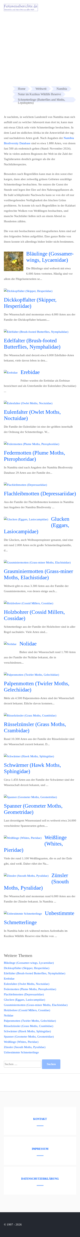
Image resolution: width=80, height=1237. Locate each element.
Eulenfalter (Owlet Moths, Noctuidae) (26, 983)
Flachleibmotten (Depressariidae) (40, 493)
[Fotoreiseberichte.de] (21, 10)
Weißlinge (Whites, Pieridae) (21, 1041)
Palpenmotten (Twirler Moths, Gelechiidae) (30, 1020)
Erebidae (30, 372)
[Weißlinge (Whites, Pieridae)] (23, 837)
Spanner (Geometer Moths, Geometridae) (33, 809)
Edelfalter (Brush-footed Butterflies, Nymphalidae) (32, 343)
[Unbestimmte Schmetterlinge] (23, 913)
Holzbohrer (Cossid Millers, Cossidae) (27, 1010)
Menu (70, 8)
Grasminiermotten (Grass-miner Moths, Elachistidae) (38, 574)
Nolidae (28, 644)
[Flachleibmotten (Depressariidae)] (25, 484)
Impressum (40, 1148)
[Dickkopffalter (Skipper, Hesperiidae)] (28, 291)
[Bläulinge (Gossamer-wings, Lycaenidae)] (13, 270)
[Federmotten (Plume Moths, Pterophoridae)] (31, 444)
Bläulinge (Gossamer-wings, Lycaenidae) (50, 257)
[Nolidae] (10, 644)
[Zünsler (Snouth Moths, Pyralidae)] (26, 875)
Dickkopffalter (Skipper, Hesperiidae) (30, 303)
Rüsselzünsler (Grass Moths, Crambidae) (28, 1026)
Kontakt (40, 1119)
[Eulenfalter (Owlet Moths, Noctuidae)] (28, 403)
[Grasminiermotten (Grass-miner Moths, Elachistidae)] (37, 562)
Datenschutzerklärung (40, 1178)
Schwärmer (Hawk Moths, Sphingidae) (27, 1031)
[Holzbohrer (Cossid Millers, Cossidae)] (28, 603)
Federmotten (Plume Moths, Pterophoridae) (34, 456)
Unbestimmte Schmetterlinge (21, 1052)
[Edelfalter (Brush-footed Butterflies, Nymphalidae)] (36, 331)
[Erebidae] (11, 372)
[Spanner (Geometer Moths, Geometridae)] (30, 797)
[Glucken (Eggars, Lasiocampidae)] (26, 519)
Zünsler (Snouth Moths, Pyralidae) (24, 1047)
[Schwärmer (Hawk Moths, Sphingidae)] (29, 756)
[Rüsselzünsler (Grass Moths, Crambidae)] (30, 715)
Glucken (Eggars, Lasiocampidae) (24, 999)
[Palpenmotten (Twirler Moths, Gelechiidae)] (31, 674)
